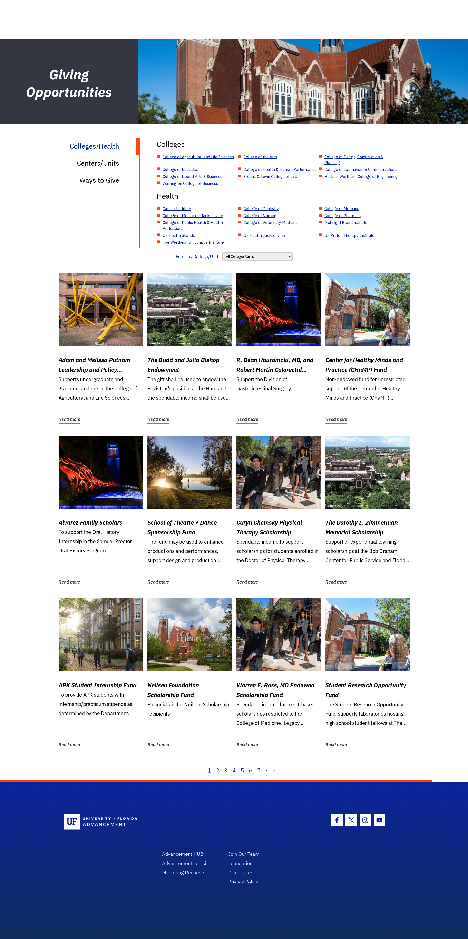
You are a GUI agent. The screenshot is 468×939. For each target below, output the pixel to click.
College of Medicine (341, 208)
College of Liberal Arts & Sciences (192, 176)
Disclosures (240, 872)
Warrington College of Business (190, 183)
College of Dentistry (261, 208)
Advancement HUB (182, 854)
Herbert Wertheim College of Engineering (361, 176)
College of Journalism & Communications (360, 169)
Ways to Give (99, 180)
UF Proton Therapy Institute (349, 235)
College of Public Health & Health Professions (193, 225)
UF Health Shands (179, 235)
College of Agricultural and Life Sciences (198, 156)
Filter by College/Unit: (198, 256)
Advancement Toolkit (185, 863)
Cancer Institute (177, 208)
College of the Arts (260, 156)
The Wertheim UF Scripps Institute (193, 242)
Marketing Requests (183, 872)
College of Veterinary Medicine (271, 222)
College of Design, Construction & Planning (353, 159)
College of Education (181, 169)
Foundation (240, 863)
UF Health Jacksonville (264, 235)
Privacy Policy (243, 881)
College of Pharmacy (342, 215)
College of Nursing (260, 215)
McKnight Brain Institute (345, 222)
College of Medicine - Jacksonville (193, 215)
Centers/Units (98, 162)
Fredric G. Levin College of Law (270, 176)
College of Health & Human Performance (280, 169)
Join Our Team (244, 854)
